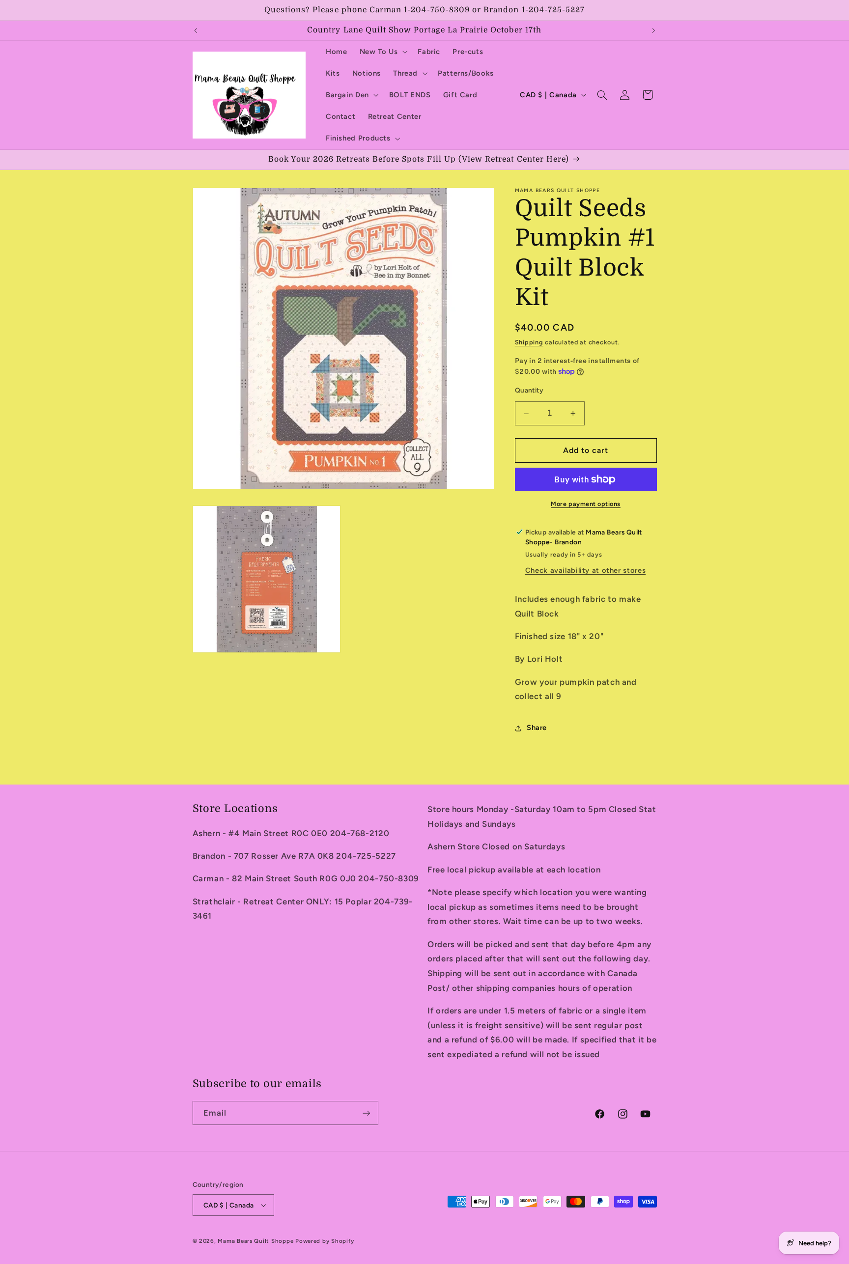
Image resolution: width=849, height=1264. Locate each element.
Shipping (529, 342)
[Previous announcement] (195, 30)
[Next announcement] (653, 30)
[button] (382, 51)
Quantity (529, 390)
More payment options (586, 503)
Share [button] (537, 728)
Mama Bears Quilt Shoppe (255, 1240)
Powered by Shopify (324, 1240)
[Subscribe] (366, 1113)
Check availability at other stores (585, 570)
